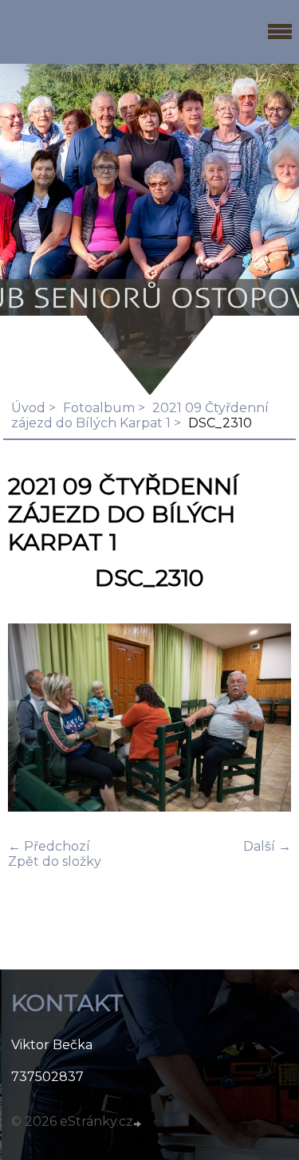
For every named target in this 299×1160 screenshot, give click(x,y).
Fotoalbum (99, 407)
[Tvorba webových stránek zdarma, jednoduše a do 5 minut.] (138, 1123)
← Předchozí (49, 846)
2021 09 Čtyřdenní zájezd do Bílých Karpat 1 (140, 415)
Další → (267, 846)
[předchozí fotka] (34, 719)
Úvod (28, 407)
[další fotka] (265, 719)
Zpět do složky (54, 861)
